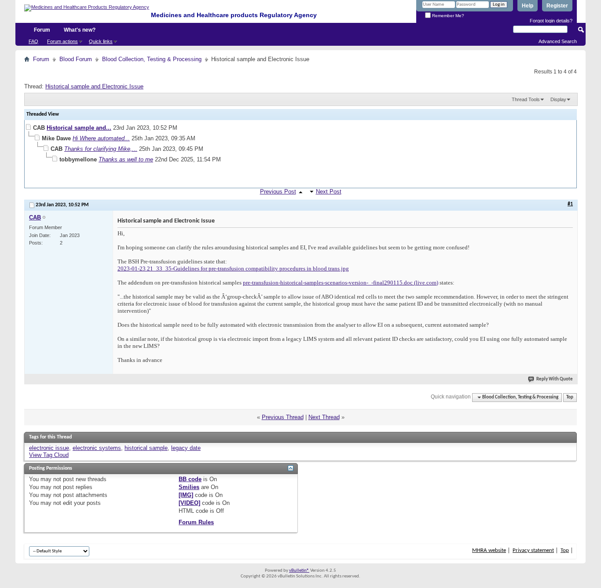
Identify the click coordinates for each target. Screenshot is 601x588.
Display (558, 99)
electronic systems (97, 448)
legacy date (186, 448)
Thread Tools (526, 99)
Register (557, 6)
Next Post (328, 191)
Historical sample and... (79, 127)
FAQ (33, 41)
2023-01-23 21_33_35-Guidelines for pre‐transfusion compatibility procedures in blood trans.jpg (233, 268)
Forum (42, 30)
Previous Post (278, 191)
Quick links (101, 41)
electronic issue (49, 448)
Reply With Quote (554, 379)
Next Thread (324, 417)
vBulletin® (299, 570)
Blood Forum (75, 59)
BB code (190, 479)
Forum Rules (196, 522)
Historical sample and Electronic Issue (94, 86)
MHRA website (489, 550)
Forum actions (62, 41)
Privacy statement (533, 550)
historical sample (146, 448)
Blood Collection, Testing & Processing (152, 59)
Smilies (189, 487)
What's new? (79, 30)
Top (569, 397)
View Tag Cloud (49, 455)
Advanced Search (558, 41)
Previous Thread (283, 417)
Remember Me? (447, 15)
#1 (570, 204)
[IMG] (186, 495)
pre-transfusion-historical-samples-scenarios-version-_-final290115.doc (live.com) (340, 282)
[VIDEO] (189, 503)
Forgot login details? (551, 20)
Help (527, 6)
